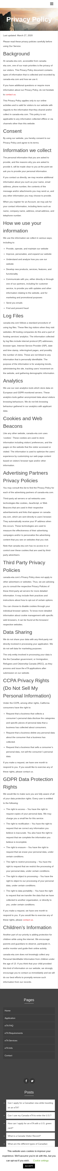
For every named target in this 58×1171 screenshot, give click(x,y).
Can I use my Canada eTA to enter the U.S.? (29, 1115)
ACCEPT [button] (29, 1166)
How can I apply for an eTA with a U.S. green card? (30, 1125)
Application (10, 1018)
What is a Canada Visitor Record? (24, 1136)
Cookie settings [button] (41, 1160)
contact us (11, 94)
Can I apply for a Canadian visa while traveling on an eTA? (30, 1105)
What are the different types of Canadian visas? (27, 1146)
